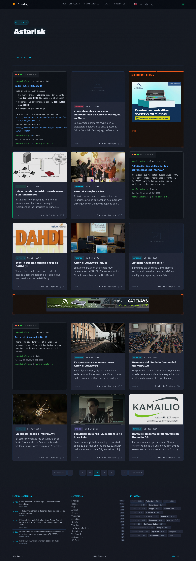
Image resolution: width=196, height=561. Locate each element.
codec (174, 535)
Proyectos (119, 4)
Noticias (137, 429)
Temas (107, 4)
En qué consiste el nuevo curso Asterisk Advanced (94, 364)
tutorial (138, 520)
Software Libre (97, 537)
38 (124, 473)
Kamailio (138, 509)
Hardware (156, 520)
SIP (169, 501)
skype (154, 509)
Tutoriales (97, 525)
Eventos (97, 513)
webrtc (172, 520)
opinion (158, 532)
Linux (137, 513)
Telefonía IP (97, 534)
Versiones (97, 516)
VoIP (97, 507)
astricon (138, 535)
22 (90, 473)
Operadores (97, 531)
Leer (76, 144)
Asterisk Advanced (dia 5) (90, 262)
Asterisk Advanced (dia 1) (31, 337)
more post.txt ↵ (44, 143)
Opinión (78, 429)
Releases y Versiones (144, 516)
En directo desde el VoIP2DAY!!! (35, 434)
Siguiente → (136, 473)
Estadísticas (91, 4)
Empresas (168, 516)
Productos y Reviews (97, 528)
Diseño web (171, 509)
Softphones (157, 535)
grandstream (140, 532)
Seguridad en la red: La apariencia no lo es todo (98, 436)
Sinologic (97, 501)
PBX (136, 524)
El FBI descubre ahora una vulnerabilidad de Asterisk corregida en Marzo (97, 114)
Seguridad (97, 519)
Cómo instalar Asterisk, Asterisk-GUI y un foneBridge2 (39, 193)
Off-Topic (97, 540)
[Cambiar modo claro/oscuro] (146, 4)
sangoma (175, 532)
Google (163, 528)
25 (111, 473)
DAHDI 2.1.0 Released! (28, 85)
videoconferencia (142, 528)
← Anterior (59, 473)
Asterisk (79, 106)
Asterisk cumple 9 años (89, 191)
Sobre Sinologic (71, 4)
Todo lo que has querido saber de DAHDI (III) (36, 264)
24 (104, 473)
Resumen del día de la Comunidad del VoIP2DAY (154, 364)
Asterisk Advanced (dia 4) (148, 262)
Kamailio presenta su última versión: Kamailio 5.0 (155, 436)
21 (83, 473)
